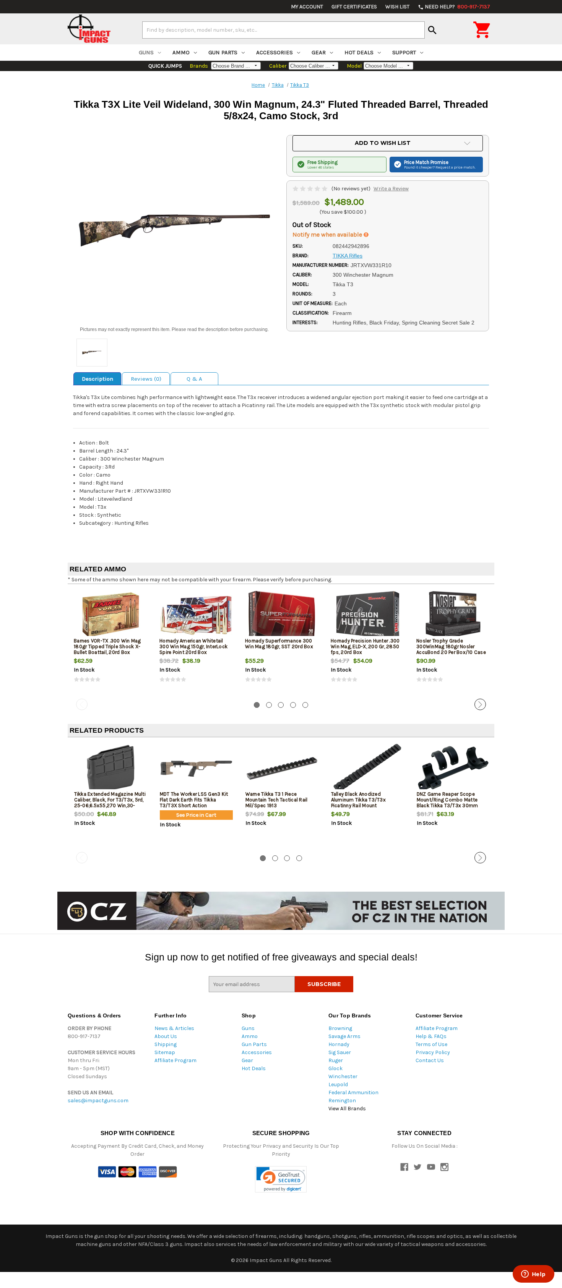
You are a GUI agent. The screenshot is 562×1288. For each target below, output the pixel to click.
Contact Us (430, 1060)
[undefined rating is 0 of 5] (310, 188)
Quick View (111, 615)
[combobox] (283, 29)
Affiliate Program (175, 1060)
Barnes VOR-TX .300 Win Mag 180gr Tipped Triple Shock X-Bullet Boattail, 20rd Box (107, 646)
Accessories (274, 52)
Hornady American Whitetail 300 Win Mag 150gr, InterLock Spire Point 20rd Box (193, 646)
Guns (146, 52)
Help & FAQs (431, 1036)
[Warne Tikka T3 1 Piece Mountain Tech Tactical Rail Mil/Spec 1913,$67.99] (282, 768)
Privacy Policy (433, 1052)
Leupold (338, 1084)
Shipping (165, 1044)
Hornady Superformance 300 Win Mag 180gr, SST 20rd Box (279, 643)
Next (480, 704)
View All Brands (347, 1108)
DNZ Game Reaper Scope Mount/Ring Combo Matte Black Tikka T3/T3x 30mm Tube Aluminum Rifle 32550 (449, 802)
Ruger (335, 1060)
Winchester (342, 1076)
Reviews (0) (146, 378)
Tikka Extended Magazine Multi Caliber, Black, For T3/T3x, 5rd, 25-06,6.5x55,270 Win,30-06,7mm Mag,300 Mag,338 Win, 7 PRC (110, 805)
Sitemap (164, 1052)
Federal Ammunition (353, 1092)
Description (97, 378)
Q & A (194, 378)
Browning (340, 1028)
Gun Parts (222, 52)
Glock (335, 1068)
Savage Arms (344, 1036)
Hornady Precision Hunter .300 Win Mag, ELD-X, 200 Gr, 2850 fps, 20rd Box (365, 646)
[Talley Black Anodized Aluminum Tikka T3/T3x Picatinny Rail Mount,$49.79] (367, 768)
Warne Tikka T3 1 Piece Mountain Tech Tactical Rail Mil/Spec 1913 (276, 799)
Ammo (181, 52)
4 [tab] (293, 705)
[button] (280, 1179)
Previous (82, 704)
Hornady (338, 1044)
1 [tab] (257, 705)
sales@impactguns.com (98, 1100)
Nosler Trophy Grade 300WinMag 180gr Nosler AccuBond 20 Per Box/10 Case (451, 646)
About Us (165, 1036)
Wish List (397, 6)
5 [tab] (305, 705)
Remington (342, 1100)
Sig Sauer (339, 1052)
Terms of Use (431, 1044)
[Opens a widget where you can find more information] (533, 1274)
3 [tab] (281, 705)
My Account (307, 6)
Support (404, 52)
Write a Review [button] (391, 188)
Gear (319, 52)
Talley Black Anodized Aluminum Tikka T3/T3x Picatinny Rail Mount (358, 799)
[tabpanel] (110, 643)
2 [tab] (269, 705)
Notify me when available (328, 234)
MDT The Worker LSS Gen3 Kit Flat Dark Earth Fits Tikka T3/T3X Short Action (194, 799)
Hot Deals (359, 52)
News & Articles (174, 1028)
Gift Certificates (354, 6)
